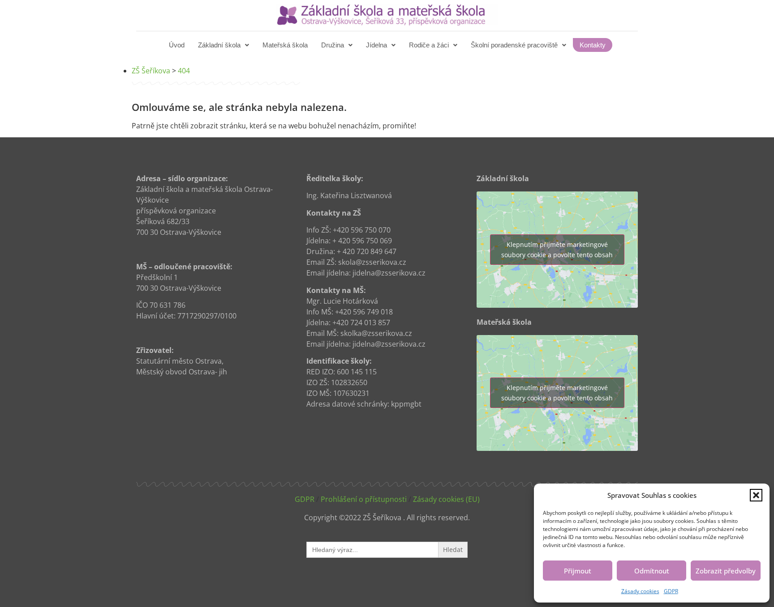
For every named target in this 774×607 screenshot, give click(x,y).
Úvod (177, 45)
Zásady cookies (640, 591)
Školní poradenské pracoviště (514, 45)
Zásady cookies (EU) (446, 499)
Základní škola (219, 45)
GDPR (671, 591)
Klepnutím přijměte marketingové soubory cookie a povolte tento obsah (557, 249)
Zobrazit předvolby (726, 570)
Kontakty (593, 45)
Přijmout (577, 570)
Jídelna (376, 45)
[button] (756, 495)
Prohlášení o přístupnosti (364, 499)
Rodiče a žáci (429, 45)
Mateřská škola (285, 45)
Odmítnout (651, 570)
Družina (332, 45)
